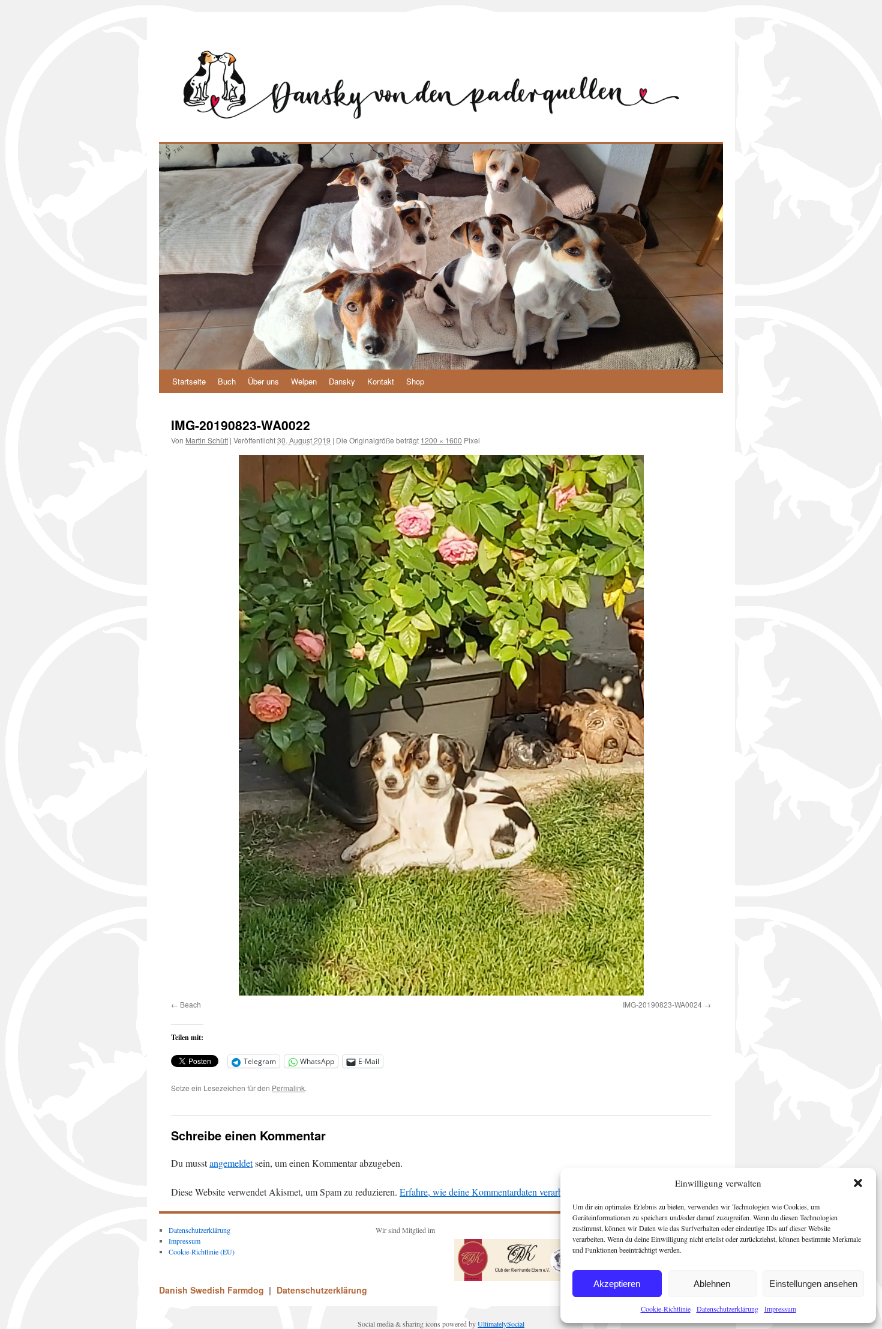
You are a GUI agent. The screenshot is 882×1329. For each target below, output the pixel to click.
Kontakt (380, 381)
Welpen (304, 381)
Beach (190, 1004)
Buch (227, 381)
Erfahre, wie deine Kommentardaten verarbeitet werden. (505, 1191)
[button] (858, 1183)
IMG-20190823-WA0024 (662, 1004)
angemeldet (231, 1163)
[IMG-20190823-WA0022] (441, 725)
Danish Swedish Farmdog (212, 1290)
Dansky (342, 381)
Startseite (189, 381)
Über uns (263, 381)
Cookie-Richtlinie (666, 1308)
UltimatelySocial (501, 1323)
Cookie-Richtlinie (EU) (202, 1251)
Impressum (780, 1308)
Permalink (288, 1088)
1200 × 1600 (441, 440)
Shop (415, 381)
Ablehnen (712, 1284)
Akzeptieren (616, 1284)
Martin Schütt (206, 440)
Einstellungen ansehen (813, 1284)
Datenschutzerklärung (727, 1308)
